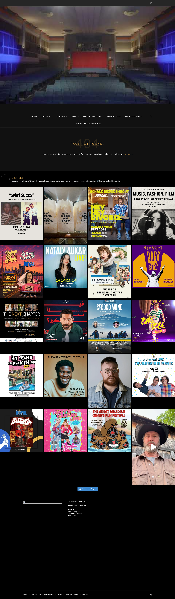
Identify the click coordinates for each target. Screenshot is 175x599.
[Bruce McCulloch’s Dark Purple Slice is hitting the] (153, 266)
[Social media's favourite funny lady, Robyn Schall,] (21, 271)
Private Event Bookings (88, 124)
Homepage (129, 154)
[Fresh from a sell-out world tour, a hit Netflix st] (109, 213)
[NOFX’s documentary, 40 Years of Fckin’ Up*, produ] (21, 375)
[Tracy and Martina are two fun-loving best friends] (65, 430)
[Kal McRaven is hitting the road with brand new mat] (109, 271)
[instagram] (151, 3)
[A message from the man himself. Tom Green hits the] (153, 447)
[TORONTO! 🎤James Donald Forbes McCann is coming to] (109, 381)
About (44, 116)
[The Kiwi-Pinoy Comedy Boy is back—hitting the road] (153, 321)
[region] (87, 55)
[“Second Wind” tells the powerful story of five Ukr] (109, 326)
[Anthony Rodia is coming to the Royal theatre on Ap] (21, 430)
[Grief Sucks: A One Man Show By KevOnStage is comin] (21, 213)
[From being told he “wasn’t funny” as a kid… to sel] (65, 321)
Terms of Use (48, 594)
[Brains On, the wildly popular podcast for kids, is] (153, 375)
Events (75, 116)
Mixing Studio (113, 116)
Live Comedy (61, 116)
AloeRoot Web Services (79, 594)
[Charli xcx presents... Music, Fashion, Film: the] (153, 213)
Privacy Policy (59, 594)
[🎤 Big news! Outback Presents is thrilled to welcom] (65, 266)
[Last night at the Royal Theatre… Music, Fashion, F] (65, 215)
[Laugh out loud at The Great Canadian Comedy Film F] (109, 430)
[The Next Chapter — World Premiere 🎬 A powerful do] (21, 321)
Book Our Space (133, 116)
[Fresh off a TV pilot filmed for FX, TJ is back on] (65, 375)
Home (34, 116)
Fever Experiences (92, 116)
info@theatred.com (82, 505)
